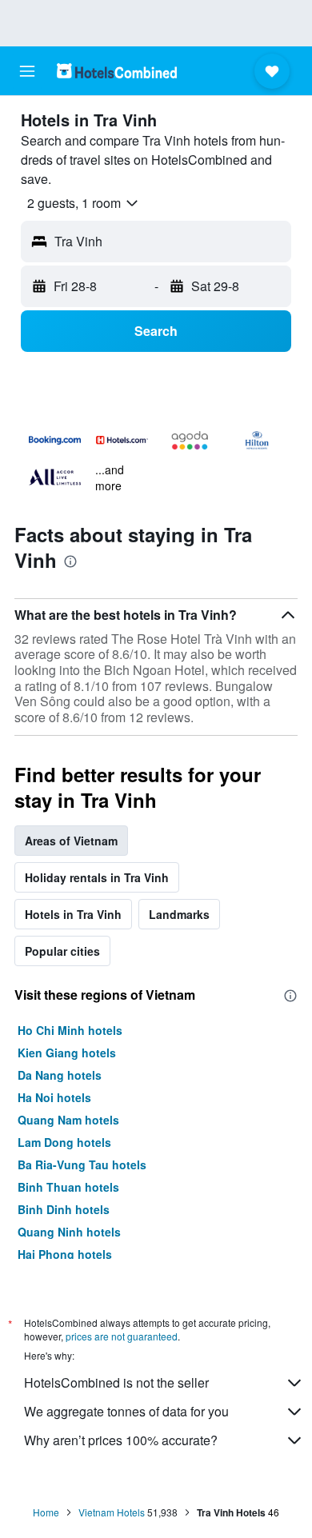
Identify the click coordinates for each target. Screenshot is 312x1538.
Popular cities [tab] (62, 951)
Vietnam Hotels (111, 1512)
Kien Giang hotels (67, 1053)
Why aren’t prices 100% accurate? (121, 1440)
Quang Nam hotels (68, 1120)
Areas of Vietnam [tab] (71, 841)
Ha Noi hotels (54, 1097)
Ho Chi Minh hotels (70, 1030)
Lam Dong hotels (64, 1142)
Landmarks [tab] (179, 914)
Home (46, 1512)
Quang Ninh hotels (69, 1232)
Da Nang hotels (60, 1075)
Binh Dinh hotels (64, 1209)
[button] (27, 71)
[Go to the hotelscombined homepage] (116, 70)
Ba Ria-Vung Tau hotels (82, 1164)
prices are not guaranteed (122, 1336)
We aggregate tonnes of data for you (126, 1411)
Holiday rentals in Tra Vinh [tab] (97, 877)
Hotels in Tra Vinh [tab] (73, 914)
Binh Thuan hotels (68, 1187)
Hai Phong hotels (65, 1254)
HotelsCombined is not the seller (116, 1382)
